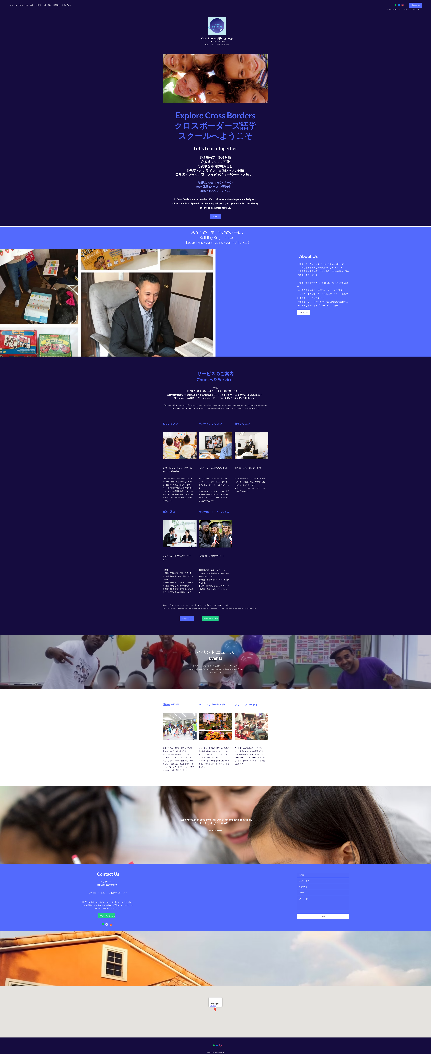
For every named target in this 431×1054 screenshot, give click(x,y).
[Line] (396, 5)
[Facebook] (399, 5)
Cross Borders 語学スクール (217, 38)
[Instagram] (402, 5)
